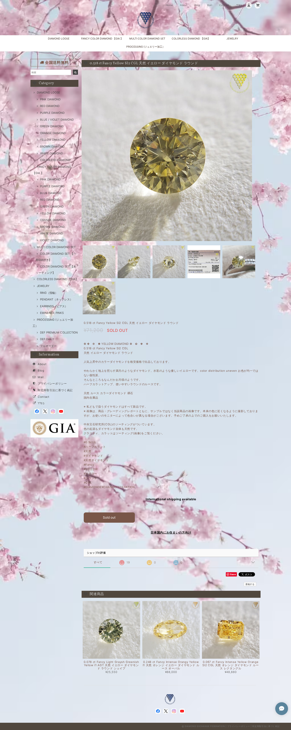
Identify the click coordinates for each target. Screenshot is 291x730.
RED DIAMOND (49, 106)
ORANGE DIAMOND (53, 133)
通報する (250, 584)
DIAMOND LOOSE (58, 38)
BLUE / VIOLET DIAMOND (57, 119)
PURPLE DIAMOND (52, 112)
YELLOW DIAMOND (52, 213)
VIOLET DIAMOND (52, 240)
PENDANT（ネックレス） (56, 299)
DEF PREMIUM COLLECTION (59, 332)
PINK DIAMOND (50, 99)
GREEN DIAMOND (51, 126)
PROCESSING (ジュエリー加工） (145, 46)
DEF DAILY (47, 339)
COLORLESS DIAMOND (55, 160)
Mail (209, 5)
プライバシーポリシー (52, 383)
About (183, 5)
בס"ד (239, 5)
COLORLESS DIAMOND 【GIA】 (191, 38)
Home (169, 5)
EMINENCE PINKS (52, 313)
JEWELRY (232, 38)
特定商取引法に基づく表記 (55, 390)
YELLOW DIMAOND (52, 139)
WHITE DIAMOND (51, 153)
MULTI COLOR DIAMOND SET (147, 38)
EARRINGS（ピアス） (54, 306)
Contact (224, 5)
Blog (197, 5)
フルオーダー (48, 346)
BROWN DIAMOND (52, 146)
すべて (98, 562)
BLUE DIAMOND (50, 193)
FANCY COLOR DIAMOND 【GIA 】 (102, 38)
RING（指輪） (49, 292)
